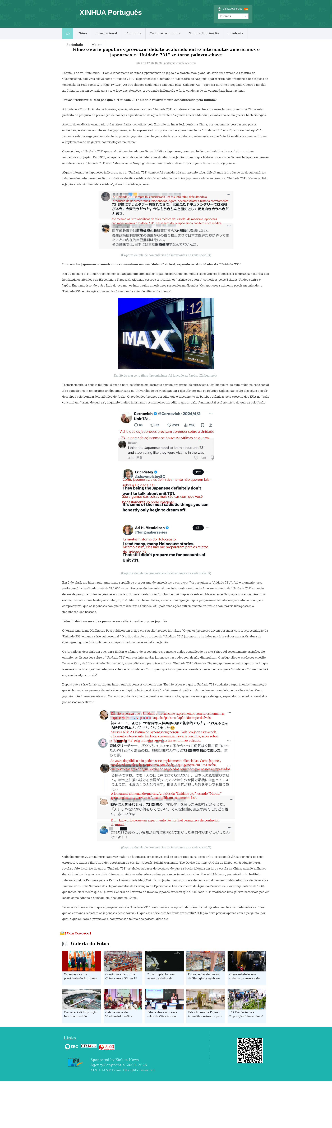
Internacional (106, 33)
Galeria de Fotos (90, 943)
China (82, 33)
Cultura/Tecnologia (165, 33)
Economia (133, 33)
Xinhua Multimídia (204, 33)
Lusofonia (235, 33)
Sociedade (74, 44)
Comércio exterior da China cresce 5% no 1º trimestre (121, 978)
